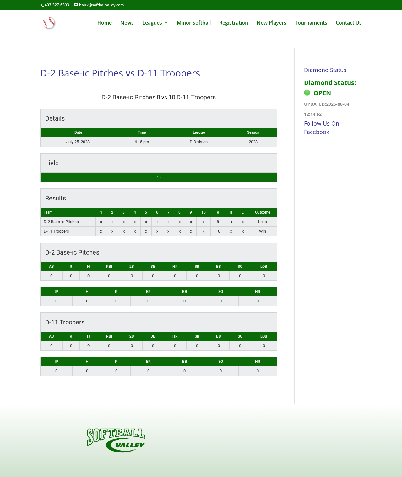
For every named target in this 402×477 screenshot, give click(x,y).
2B (131, 266)
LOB (263, 266)
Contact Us (349, 23)
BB (218, 266)
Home (104, 23)
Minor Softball (194, 23)
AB (51, 266)
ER (148, 291)
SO (240, 266)
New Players (271, 23)
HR (175, 266)
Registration (233, 23)
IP (56, 291)
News (127, 23)
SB (197, 266)
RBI (109, 266)
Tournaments (311, 23)
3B (153, 266)
